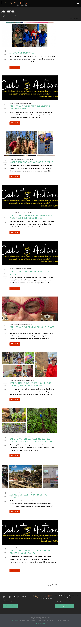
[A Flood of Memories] (30, 34)
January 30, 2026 (28, 212)
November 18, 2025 (28, 324)
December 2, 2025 (28, 268)
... (42, 585)
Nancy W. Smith (16, 620)
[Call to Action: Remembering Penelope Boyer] (30, 309)
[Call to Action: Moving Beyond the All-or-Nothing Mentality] (30, 532)
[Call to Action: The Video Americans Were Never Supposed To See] (30, 197)
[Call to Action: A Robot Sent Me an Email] (30, 253)
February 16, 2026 (29, 159)
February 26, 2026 (28, 103)
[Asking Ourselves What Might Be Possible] (30, 476)
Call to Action (18, 103)
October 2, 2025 (27, 436)
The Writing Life (18, 50)
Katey (12, 50)
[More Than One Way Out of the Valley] (30, 143)
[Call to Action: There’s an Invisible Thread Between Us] (30, 87)
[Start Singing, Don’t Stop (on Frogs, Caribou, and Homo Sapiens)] (30, 364)
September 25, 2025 (30, 492)
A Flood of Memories (21, 53)
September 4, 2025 (28, 547)
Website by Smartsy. (41, 623)
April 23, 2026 (29, 50)
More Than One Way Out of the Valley (31, 162)
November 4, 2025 (30, 380)
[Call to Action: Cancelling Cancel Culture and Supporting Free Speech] (30, 420)
